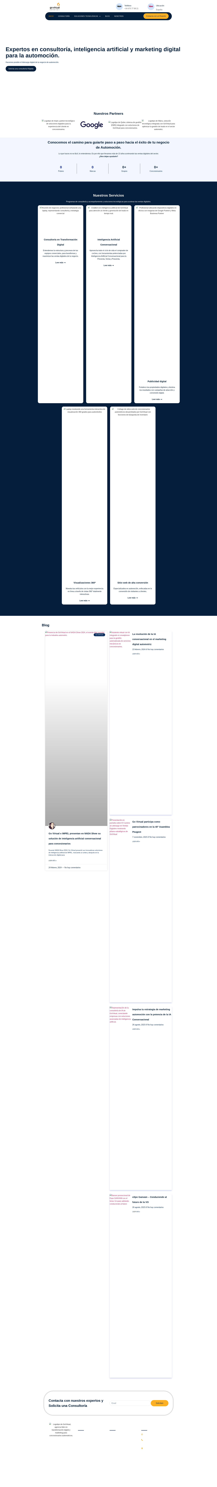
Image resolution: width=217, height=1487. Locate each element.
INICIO (51, 16)
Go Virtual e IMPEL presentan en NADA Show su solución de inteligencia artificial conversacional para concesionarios (75, 838)
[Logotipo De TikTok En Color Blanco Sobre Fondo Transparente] (65, 1467)
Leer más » (53, 860)
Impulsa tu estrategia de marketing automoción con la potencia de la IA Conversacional (151, 1014)
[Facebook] (48, 1467)
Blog (107, 16)
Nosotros (119, 16)
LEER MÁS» (136, 654)
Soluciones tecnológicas (86, 16)
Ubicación (160, 6)
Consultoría (64, 16)
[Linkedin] (59, 1467)
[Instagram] (54, 1467)
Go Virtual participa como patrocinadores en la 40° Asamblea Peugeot (151, 827)
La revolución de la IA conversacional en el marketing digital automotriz (149, 639)
